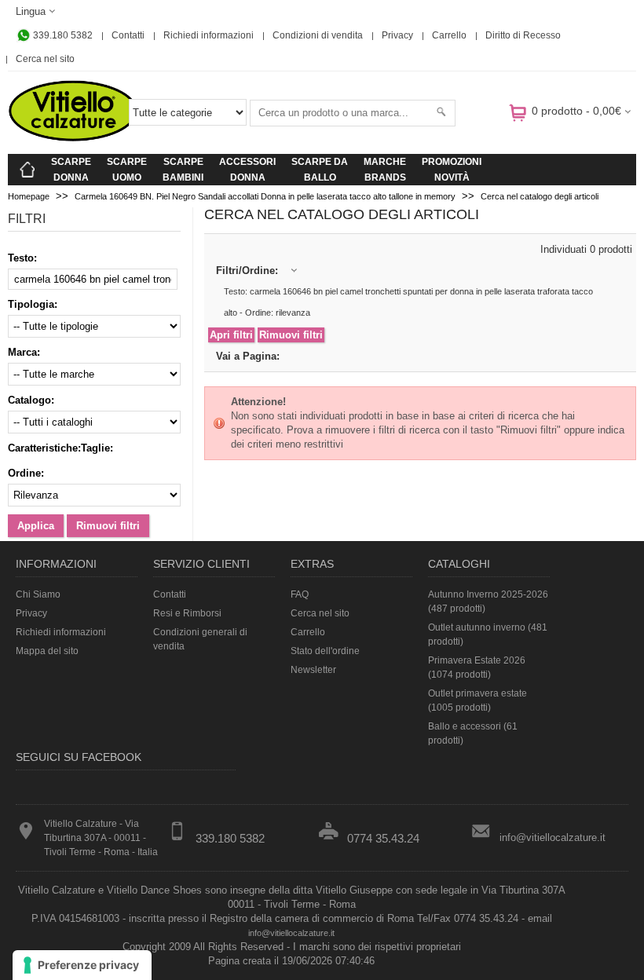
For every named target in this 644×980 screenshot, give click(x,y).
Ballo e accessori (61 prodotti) (473, 733)
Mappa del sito (47, 650)
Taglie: (97, 448)
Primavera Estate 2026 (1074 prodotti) (476, 667)
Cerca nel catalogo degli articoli (539, 196)
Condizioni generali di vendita (200, 639)
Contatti (128, 35)
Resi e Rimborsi (187, 613)
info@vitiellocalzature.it (552, 837)
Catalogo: (31, 400)
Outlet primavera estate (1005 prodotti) (477, 700)
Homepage (28, 196)
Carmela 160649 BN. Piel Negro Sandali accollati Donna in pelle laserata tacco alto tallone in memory (265, 196)
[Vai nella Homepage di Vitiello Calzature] (73, 138)
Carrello (449, 35)
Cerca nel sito (45, 58)
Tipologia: (32, 304)
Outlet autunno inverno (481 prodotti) (487, 634)
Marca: (24, 352)
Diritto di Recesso (523, 35)
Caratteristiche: (44, 448)
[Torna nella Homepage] (27, 169)
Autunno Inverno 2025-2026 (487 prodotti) (488, 601)
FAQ (300, 594)
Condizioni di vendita (318, 35)
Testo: (22, 258)
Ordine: (26, 473)
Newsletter (313, 669)
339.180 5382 (62, 35)
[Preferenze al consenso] (82, 965)
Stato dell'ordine (325, 650)
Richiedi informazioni (208, 35)
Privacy (397, 35)
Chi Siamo (38, 594)
